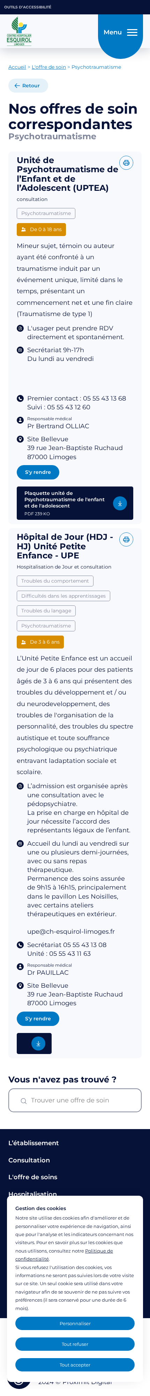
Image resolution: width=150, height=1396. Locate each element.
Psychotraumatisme (46, 213)
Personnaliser (75, 1323)
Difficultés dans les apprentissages (63, 596)
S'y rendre (38, 472)
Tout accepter (75, 1365)
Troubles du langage (46, 611)
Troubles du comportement (55, 581)
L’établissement (33, 1143)
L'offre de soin (49, 67)
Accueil (17, 67)
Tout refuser (75, 1344)
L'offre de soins (32, 1177)
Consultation (29, 1160)
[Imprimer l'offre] (126, 163)
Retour (31, 85)
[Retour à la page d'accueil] (50, 31)
